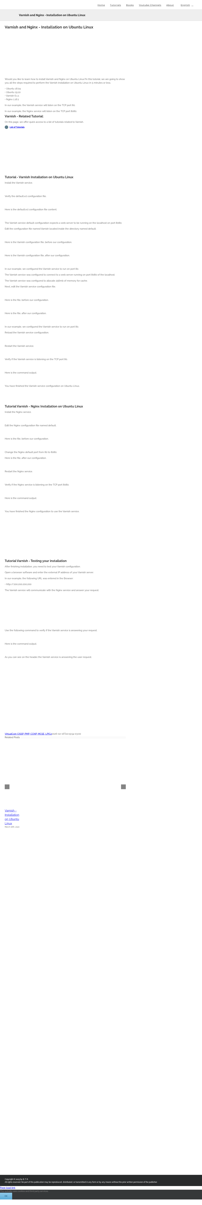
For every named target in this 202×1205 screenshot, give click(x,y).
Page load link (7, 1187)
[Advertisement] (65, 53)
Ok (6, 1196)
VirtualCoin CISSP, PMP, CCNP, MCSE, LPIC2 (28, 733)
